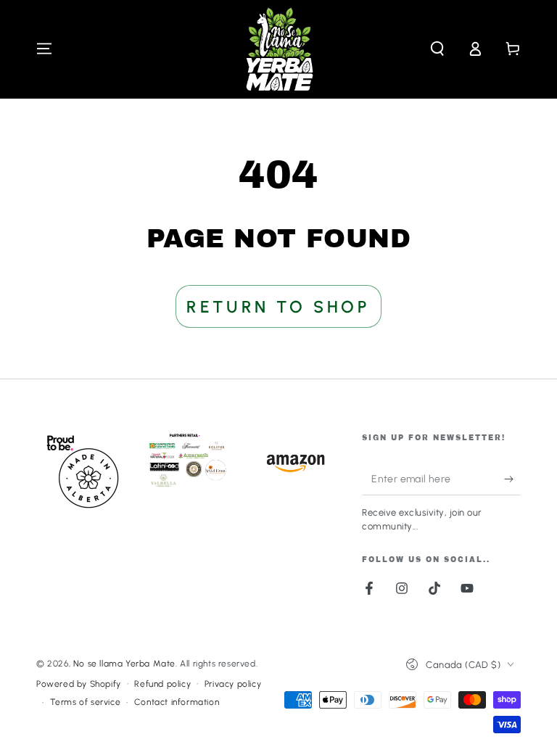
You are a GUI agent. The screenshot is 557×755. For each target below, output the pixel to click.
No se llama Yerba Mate (124, 664)
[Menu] (44, 49)
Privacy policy (233, 684)
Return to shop (278, 307)
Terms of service (85, 702)
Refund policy (162, 684)
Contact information (176, 702)
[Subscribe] (512, 479)
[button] (437, 49)
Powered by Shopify (78, 684)
